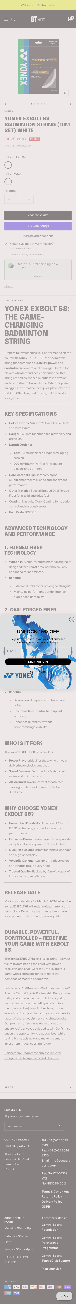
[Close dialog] (71, 619)
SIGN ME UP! (38, 661)
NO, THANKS (38, 672)
